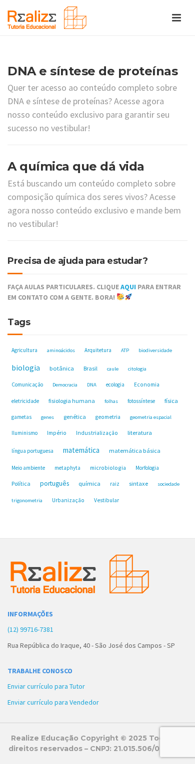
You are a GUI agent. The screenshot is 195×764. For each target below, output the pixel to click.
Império (56, 432)
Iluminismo (25, 432)
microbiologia (108, 467)
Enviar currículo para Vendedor (53, 702)
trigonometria (27, 500)
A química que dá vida (76, 166)
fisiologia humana (71, 400)
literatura (140, 432)
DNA (91, 385)
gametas (22, 416)
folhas (111, 401)
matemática (81, 450)
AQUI (128, 286)
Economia (147, 384)
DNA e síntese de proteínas (93, 71)
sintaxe (138, 483)
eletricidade (25, 400)
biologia (26, 368)
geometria (108, 416)
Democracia (65, 385)
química (89, 483)
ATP (125, 350)
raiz (115, 483)
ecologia (115, 384)
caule (112, 369)
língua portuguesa (33, 450)
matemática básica (134, 450)
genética (75, 416)
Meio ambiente (28, 467)
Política (21, 483)
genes (47, 417)
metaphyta (67, 467)
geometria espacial (151, 417)
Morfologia (147, 467)
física (171, 400)
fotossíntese (141, 400)
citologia (137, 369)
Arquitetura (98, 350)
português (54, 483)
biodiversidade (155, 350)
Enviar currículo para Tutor (46, 686)
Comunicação (27, 384)
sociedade (169, 484)
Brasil (91, 368)
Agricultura (25, 350)
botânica (62, 368)
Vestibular (106, 500)
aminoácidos (61, 350)
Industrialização (97, 432)
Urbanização (68, 500)
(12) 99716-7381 (31, 629)
